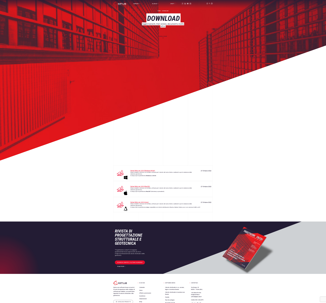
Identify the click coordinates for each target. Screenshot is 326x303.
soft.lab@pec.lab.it (196, 296)
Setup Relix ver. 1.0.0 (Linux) (139, 202)
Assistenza (142, 296)
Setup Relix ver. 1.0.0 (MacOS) (140, 186)
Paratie (167, 297)
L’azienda (142, 287)
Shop (140, 301)
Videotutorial (143, 299)
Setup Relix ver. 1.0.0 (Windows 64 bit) (142, 170)
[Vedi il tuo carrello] (207, 4)
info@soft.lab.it (195, 294)
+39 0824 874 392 (196, 292)
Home (159, 10)
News (140, 290)
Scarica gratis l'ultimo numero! (130, 262)
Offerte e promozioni (145, 293)
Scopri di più (120, 266)
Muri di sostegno (170, 300)
